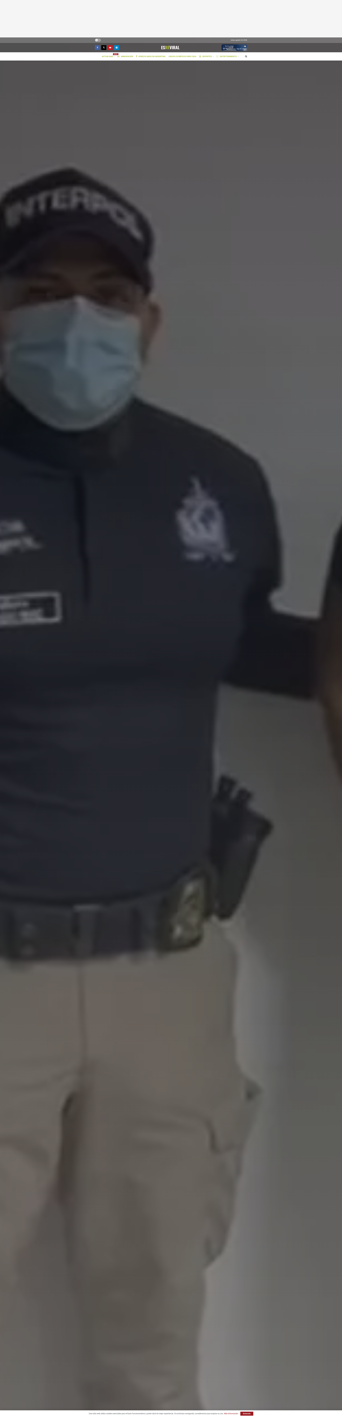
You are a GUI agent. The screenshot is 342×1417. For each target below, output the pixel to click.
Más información (231, 1413)
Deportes (207, 56)
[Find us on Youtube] (110, 47)
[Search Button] (246, 56)
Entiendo (247, 1414)
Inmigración (127, 56)
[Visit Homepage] (170, 47)
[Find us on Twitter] (103, 47)
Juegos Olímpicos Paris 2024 (182, 56)
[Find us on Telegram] (116, 47)
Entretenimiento (228, 56)
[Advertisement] (171, 18)
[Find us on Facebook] (97, 47)
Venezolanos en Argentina (151, 56)
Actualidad (108, 56)
